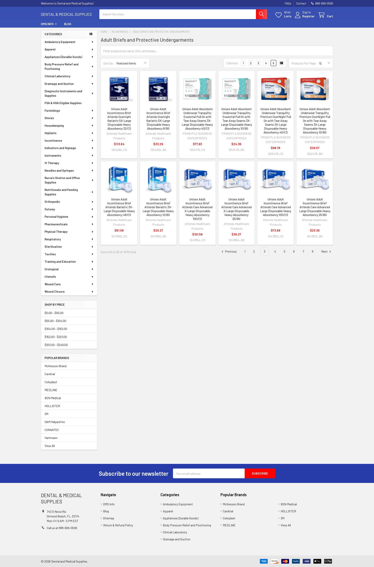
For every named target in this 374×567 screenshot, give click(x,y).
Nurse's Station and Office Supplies (62, 180)
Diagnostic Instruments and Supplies (63, 93)
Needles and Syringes (59, 170)
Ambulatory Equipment (60, 42)
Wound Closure (55, 291)
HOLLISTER (52, 406)
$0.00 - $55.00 (54, 313)
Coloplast (51, 382)
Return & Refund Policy (118, 525)
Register (308, 16)
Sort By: (108, 63)
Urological (52, 269)
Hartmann (51, 438)
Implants (50, 133)
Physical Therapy (56, 231)
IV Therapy (52, 163)
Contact (301, 3)
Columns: (232, 63)
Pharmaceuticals (56, 224)
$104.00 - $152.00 (56, 329)
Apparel (50, 49)
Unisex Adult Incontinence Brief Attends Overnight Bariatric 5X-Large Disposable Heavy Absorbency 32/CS (119, 118)
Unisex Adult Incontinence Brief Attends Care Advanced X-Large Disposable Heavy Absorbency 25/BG (236, 208)
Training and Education (60, 261)
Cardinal (50, 374)
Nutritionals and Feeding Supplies (61, 192)
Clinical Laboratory (57, 76)
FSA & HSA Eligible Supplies (63, 103)
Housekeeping (54, 125)
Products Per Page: (304, 63)
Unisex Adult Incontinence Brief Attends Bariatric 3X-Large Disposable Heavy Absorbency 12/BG (158, 207)
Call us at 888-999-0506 (62, 528)
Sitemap (108, 518)
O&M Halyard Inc (55, 422)
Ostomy (50, 209)
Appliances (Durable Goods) (63, 57)
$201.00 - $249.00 (56, 345)
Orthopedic (52, 201)
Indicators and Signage (60, 148)
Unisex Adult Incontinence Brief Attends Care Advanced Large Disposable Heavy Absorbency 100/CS (275, 207)
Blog (67, 24)
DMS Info (47, 24)
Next (324, 251)
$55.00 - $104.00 (55, 321)
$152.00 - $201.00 (56, 337)
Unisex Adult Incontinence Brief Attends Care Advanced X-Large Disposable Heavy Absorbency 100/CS (197, 208)
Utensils (50, 276)
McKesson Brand (55, 366)
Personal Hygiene (56, 216)
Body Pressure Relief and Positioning (62, 66)
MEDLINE (51, 390)
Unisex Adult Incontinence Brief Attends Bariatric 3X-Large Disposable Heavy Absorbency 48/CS (119, 207)
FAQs (288, 3)
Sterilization (53, 246)
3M (46, 414)
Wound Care (53, 284)
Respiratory (53, 239)
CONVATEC (52, 430)
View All (50, 446)
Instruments (53, 155)
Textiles (50, 254)
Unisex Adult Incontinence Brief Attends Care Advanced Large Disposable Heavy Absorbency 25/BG (314, 207)
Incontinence (53, 140)
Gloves (49, 118)
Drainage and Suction (59, 83)
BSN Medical (53, 398)
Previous (230, 251)
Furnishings (52, 110)
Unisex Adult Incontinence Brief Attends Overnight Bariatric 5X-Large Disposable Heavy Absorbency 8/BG (158, 118)
